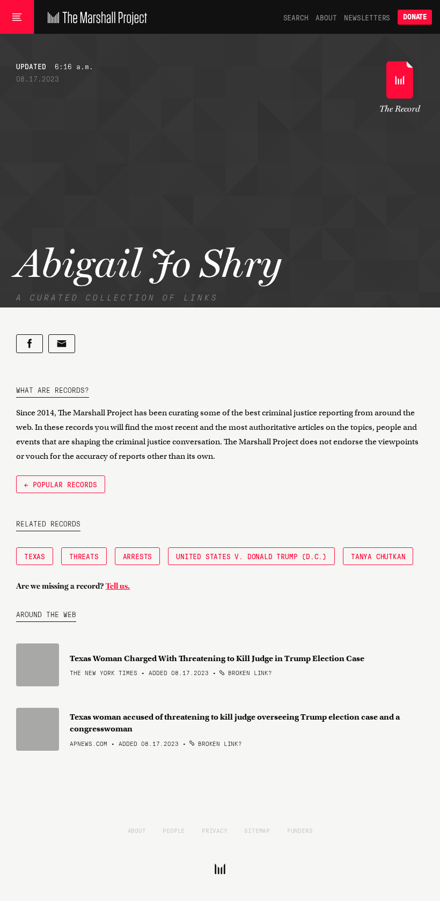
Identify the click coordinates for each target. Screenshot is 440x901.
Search (296, 17)
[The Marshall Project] (94, 17)
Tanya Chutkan (378, 556)
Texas (34, 556)
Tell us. (118, 586)
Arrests (137, 556)
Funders (300, 830)
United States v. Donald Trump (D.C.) (251, 556)
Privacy (215, 830)
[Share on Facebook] (29, 343)
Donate (415, 17)
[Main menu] (17, 17)
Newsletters (367, 17)
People (174, 830)
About (326, 17)
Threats (84, 556)
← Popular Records (60, 484)
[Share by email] (61, 343)
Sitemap (257, 830)
